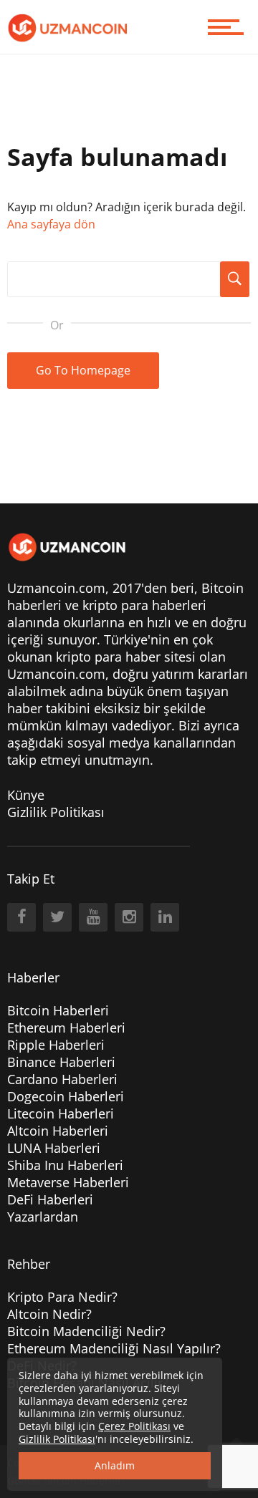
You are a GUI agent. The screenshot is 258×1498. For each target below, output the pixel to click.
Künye (25, 794)
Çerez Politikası (134, 1426)
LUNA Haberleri (53, 1147)
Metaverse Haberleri (68, 1182)
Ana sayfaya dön (51, 224)
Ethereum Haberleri (66, 1027)
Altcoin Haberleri (57, 1130)
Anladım (115, 1465)
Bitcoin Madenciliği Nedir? (86, 1331)
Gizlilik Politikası (56, 812)
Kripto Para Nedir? (62, 1296)
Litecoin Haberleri (60, 1113)
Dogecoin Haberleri (65, 1096)
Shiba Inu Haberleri (65, 1165)
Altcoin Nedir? (49, 1314)
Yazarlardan (42, 1216)
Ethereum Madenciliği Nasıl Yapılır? (114, 1348)
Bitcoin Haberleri (58, 1010)
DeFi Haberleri (50, 1199)
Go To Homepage (83, 370)
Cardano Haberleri (62, 1079)
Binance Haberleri (61, 1062)
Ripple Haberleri (56, 1044)
